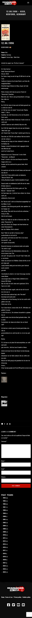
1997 (4, 507)
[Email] (23, 605)
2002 (4, 523)
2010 (4, 535)
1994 (4, 498)
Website (3, 477)
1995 (4, 501)
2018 (4, 553)
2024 (4, 572)
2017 (4, 550)
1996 (4, 504)
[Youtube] (18, 605)
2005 (4, 529)
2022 (4, 566)
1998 (4, 510)
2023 (4, 569)
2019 (4, 557)
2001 (4, 519)
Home (2, 597)
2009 (4, 532)
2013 (4, 544)
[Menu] (28, 2)
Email (3, 469)
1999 (4, 513)
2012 (4, 541)
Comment (4, 441)
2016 (4, 547)
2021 (4, 563)
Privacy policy (18, 597)
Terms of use (9, 597)
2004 (4, 526)
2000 (4, 516)
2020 (4, 560)
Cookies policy (26, 597)
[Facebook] (8, 605)
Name (3, 461)
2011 (4, 538)
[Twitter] (13, 605)
